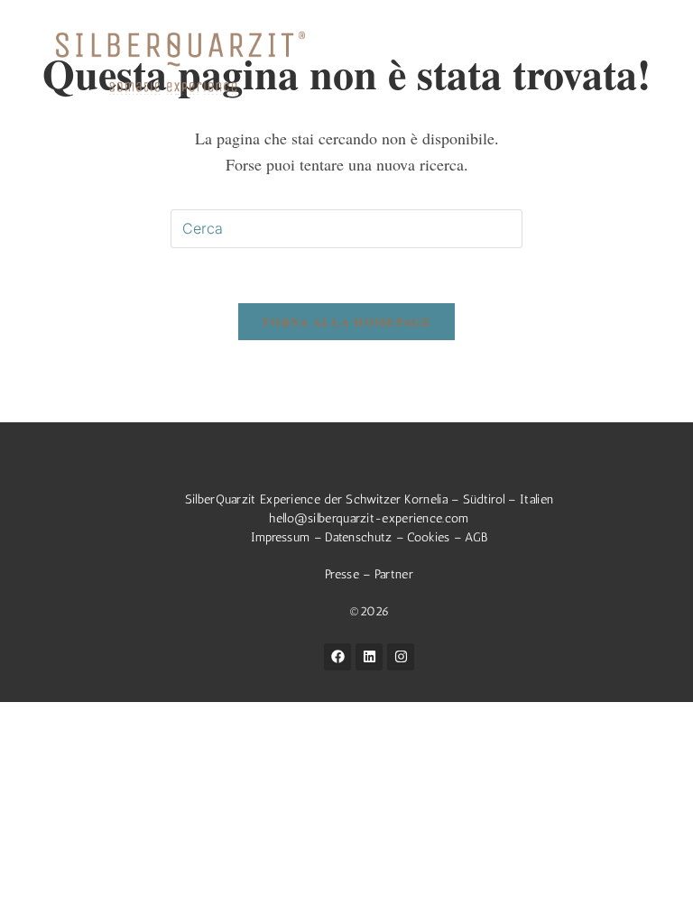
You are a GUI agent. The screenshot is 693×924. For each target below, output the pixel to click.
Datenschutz (358, 537)
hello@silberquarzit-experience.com (368, 518)
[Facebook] (337, 656)
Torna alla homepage (346, 321)
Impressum (280, 537)
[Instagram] (400, 656)
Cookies (428, 537)
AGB (476, 537)
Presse (344, 574)
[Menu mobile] (648, 46)
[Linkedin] (369, 656)
